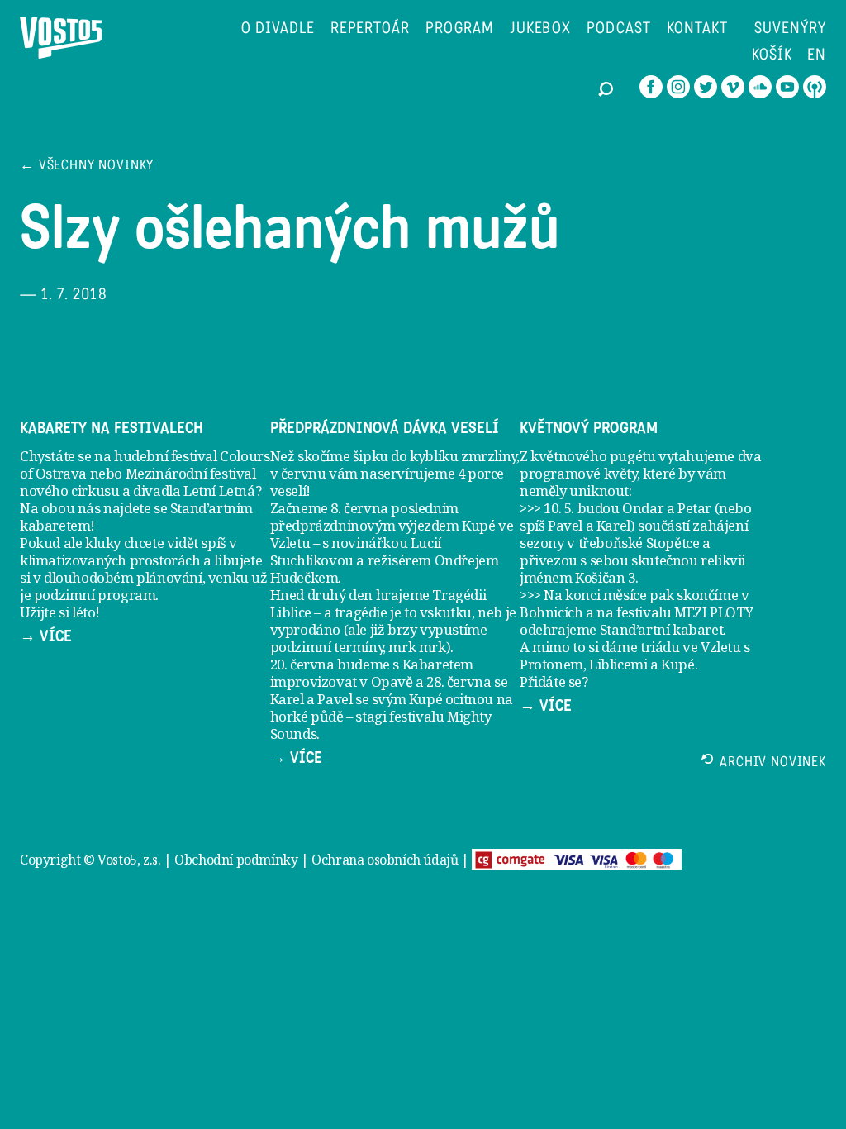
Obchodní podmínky (235, 859)
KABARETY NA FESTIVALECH (111, 428)
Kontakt (697, 29)
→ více (46, 636)
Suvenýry (790, 29)
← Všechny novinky (87, 167)
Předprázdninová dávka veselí (384, 428)
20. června (302, 664)
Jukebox (541, 29)
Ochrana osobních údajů (384, 859)
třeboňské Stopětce (639, 542)
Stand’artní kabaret (661, 629)
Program (459, 29)
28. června (458, 681)
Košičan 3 (604, 577)
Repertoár (370, 29)
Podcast (619, 29)
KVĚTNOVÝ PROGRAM (589, 428)
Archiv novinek (773, 763)
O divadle (278, 29)
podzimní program (95, 594)
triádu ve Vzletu (690, 646)
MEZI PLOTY (713, 612)
